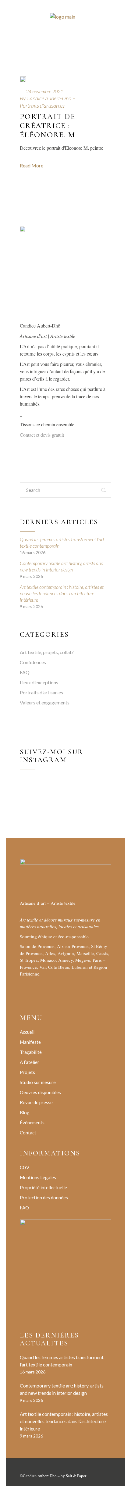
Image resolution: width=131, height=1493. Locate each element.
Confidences (33, 662)
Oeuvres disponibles (40, 1092)
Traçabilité (31, 1052)
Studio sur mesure (38, 1082)
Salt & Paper (76, 1475)
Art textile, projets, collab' (47, 652)
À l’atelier (29, 1062)
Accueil (27, 1032)
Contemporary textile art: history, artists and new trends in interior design (61, 566)
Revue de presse (36, 1102)
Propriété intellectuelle (43, 1187)
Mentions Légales (38, 1177)
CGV (24, 1167)
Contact (28, 1132)
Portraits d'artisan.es (42, 105)
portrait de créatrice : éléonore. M (47, 125)
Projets (27, 1072)
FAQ (25, 672)
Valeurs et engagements (44, 702)
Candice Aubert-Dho (49, 98)
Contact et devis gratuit (42, 434)
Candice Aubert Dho (40, 1475)
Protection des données (44, 1197)
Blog (25, 1112)
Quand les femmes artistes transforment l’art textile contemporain (62, 542)
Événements (32, 1122)
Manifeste (30, 1042)
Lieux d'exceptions (39, 682)
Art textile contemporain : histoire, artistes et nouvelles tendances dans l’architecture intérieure (62, 593)
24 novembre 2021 (44, 91)
